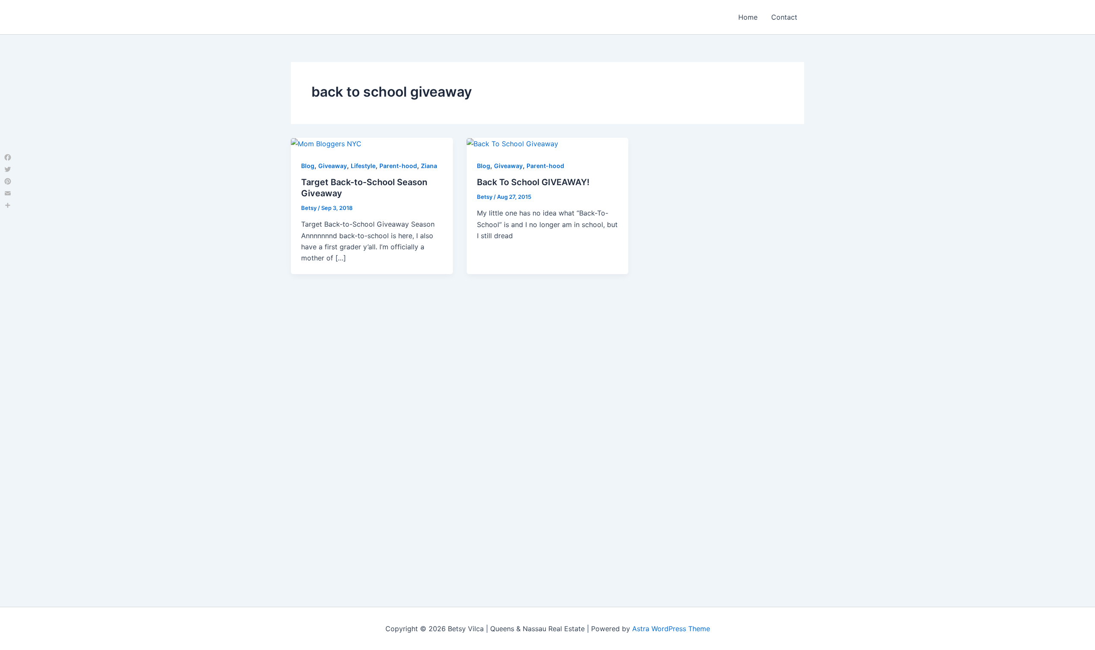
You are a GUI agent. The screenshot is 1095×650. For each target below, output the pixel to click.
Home (748, 17)
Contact (784, 17)
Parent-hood (398, 165)
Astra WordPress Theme (671, 628)
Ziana (429, 165)
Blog (307, 165)
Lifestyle (363, 165)
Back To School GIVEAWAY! (533, 182)
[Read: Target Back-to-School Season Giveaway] (326, 143)
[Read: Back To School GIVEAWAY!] (512, 143)
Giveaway (332, 165)
